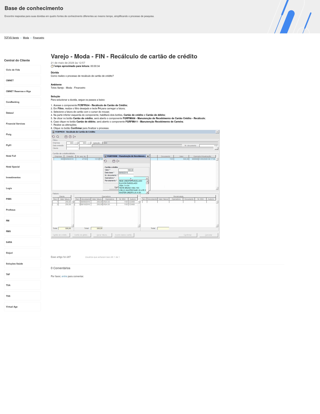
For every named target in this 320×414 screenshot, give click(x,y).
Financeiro (38, 37)
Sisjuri (9, 252)
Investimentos (13, 177)
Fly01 (9, 145)
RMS (8, 231)
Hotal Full (11, 155)
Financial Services (15, 123)
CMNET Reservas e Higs (18, 91)
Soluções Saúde (14, 263)
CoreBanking (12, 101)
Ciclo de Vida (13, 69)
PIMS (9, 198)
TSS (8, 296)
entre (64, 276)
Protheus (10, 209)
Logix (9, 188)
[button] (75, 257)
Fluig (8, 134)
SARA (9, 242)
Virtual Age (12, 306)
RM (7, 220)
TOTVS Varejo (11, 37)
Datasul (10, 112)
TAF (8, 274)
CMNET (10, 80)
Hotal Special (13, 166)
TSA (8, 285)
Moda (26, 37)
